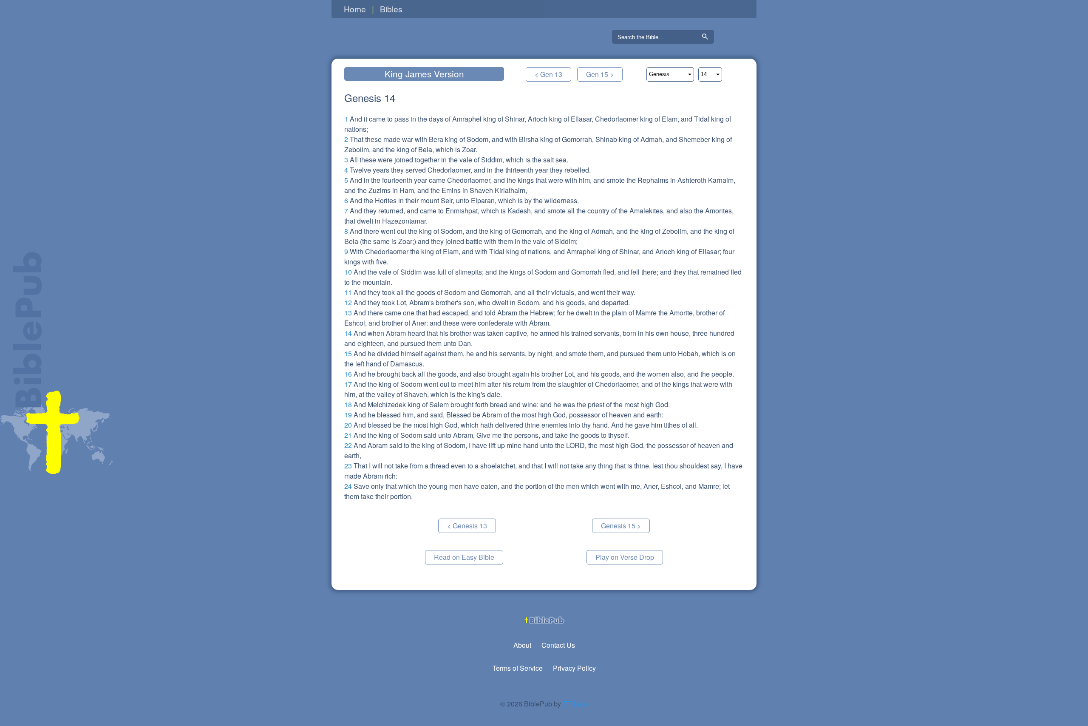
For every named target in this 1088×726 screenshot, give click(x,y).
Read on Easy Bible (464, 557)
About (522, 645)
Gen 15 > (600, 74)
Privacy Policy (574, 668)
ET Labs (575, 704)
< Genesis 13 (467, 525)
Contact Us (558, 645)
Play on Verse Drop (624, 557)
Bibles (391, 8)
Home (355, 8)
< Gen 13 (548, 74)
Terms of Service (518, 668)
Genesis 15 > (621, 525)
